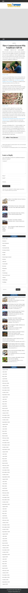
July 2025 (4, 399)
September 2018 (6, 581)
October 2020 (5, 529)
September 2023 (6, 449)
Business (4, 241)
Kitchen (4, 259)
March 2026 (5, 381)
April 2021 (4, 515)
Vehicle (4, 277)
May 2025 (4, 403)
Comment (4, 161)
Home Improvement (6, 257)
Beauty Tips (5, 238)
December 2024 (5, 415)
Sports (3, 270)
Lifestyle (14, 43)
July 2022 (4, 481)
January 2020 (5, 547)
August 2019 (5, 556)
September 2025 (6, 394)
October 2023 (5, 447)
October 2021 (5, 502)
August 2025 (5, 396)
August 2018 (5, 584)
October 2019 (5, 552)
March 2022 (5, 490)
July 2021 (4, 508)
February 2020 (5, 545)
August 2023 (5, 451)
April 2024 (4, 433)
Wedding (4, 282)
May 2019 (4, 563)
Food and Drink (5, 247)
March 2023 (5, 463)
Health (3, 254)
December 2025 (5, 387)
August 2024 (5, 424)
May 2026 (4, 376)
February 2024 (5, 438)
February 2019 (5, 570)
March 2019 (5, 568)
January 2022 (5, 495)
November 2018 (5, 577)
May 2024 (4, 431)
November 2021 (5, 499)
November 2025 (6, 390)
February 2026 (5, 383)
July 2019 (4, 559)
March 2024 (5, 435)
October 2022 (5, 474)
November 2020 (6, 527)
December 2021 (5, 497)
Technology (4, 272)
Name (4, 175)
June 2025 (4, 401)
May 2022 (4, 486)
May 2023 (4, 458)
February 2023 (5, 465)
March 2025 (5, 408)
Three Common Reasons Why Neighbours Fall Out (14, 46)
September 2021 (6, 504)
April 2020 (4, 540)
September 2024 (6, 422)
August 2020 (5, 533)
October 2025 (5, 392)
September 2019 (6, 554)
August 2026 (5, 369)
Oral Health (4, 263)
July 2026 (4, 371)
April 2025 (4, 406)
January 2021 (5, 522)
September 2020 (6, 531)
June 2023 (4, 456)
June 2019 (4, 561)
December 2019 (5, 550)
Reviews (4, 266)
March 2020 (5, 543)
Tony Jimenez (6, 50)
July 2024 (4, 426)
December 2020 (6, 524)
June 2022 (4, 483)
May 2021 (4, 513)
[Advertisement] (14, 23)
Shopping (4, 268)
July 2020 (4, 536)
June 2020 (4, 538)
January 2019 (5, 572)
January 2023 (5, 467)
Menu (3, 1)
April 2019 (4, 565)
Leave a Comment (21, 50)
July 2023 (4, 454)
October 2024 (5, 419)
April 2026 (4, 378)
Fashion (4, 245)
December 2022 (5, 470)
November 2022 (6, 472)
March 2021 (5, 517)
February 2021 (5, 520)
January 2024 (5, 440)
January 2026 (5, 385)
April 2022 (4, 488)
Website (4, 181)
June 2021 (4, 511)
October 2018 (5, 579)
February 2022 (5, 492)
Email (4, 178)
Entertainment (5, 243)
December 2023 (5, 442)
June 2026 (4, 374)
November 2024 (6, 417)
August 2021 (5, 506)
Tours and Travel (6, 275)
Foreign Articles (6, 250)
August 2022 (5, 479)
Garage (4, 252)
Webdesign (4, 279)
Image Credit (5, 74)
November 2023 (6, 444)
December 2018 (5, 575)
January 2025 (5, 413)
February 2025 (5, 410)
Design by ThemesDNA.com (14, 591)
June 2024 (4, 428)
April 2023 (4, 460)
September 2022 (6, 476)
